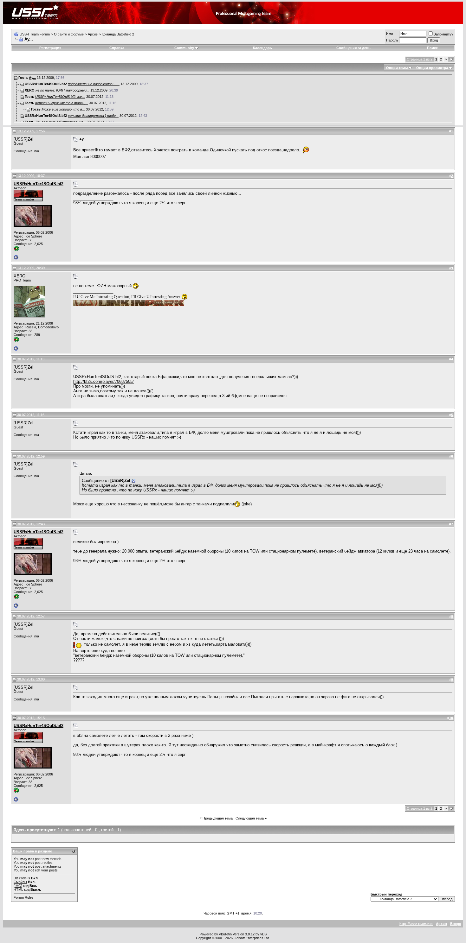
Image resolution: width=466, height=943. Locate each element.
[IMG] (18, 886)
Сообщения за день (353, 48)
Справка (116, 48)
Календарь (262, 48)
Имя (389, 33)
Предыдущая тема (218, 818)
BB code (20, 878)
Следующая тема (250, 818)
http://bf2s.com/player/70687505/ (103, 381)
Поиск (432, 48)
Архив (93, 34)
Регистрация (50, 48)
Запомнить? (443, 34)
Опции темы (397, 68)
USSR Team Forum (35, 34)
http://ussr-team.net (416, 924)
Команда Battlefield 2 (118, 34)
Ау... (32, 77)
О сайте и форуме (69, 34)
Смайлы (20, 882)
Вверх (455, 924)
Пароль (392, 40)
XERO (19, 276)
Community (184, 48)
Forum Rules (24, 897)
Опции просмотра (432, 68)
